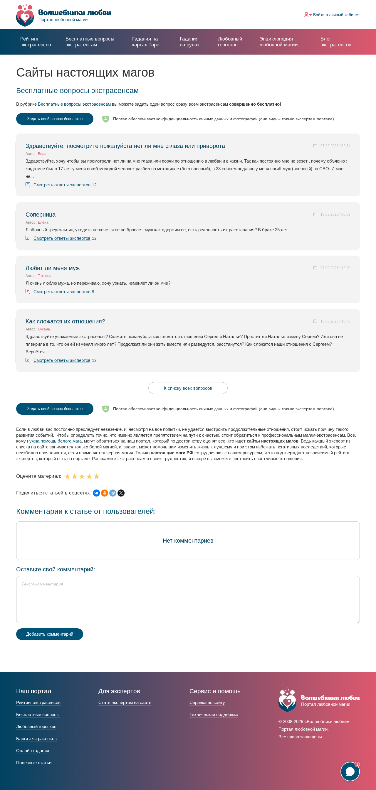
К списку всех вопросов (188, 388)
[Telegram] (112, 493)
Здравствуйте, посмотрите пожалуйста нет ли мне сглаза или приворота (125, 146)
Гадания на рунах (190, 42)
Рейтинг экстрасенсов (35, 42)
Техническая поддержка (213, 714)
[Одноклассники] (104, 493)
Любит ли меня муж (53, 268)
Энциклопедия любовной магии (278, 42)
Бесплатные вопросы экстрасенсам (74, 104)
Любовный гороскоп (230, 42)
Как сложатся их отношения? (65, 321)
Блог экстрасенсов (335, 42)
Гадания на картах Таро (145, 42)
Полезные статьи (33, 762)
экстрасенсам (90, 42)
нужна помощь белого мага (54, 440)
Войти (336, 14)
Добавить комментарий (49, 634)
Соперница (41, 214)
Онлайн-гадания (32, 750)
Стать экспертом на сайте (124, 702)
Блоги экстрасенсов (36, 738)
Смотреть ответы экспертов (61, 185)
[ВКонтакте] (96, 493)
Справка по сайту (207, 702)
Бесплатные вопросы (38, 714)
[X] (121, 493)
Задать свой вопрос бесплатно (55, 119)
